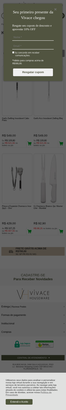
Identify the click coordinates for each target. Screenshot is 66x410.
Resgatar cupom (33, 72)
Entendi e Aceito (19, 401)
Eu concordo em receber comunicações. (26, 54)
